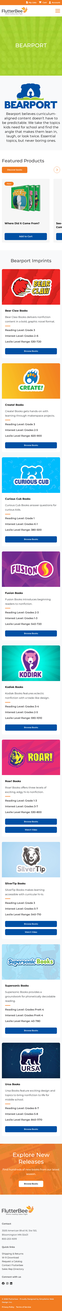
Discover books (14, 170)
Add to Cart (25, 236)
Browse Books (31, 351)
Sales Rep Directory (13, 1269)
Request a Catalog (12, 1261)
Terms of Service (23, 1307)
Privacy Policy (8, 1307)
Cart (45, 2)
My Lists (32, 2)
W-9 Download (10, 1257)
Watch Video (31, 830)
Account (56, 2)
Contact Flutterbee (12, 1265)
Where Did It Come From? (22, 223)
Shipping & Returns (12, 1253)
